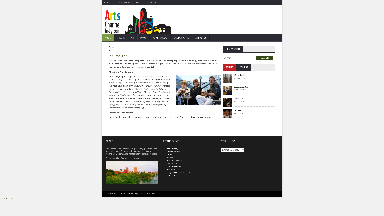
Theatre (121, 37)
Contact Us (151, 2)
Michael (238, 110)
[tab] (229, 67)
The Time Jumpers (118, 55)
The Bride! (171, 169)
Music (108, 37)
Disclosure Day (241, 87)
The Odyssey (240, 75)
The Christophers (174, 160)
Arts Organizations (122, 2)
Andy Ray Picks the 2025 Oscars (180, 172)
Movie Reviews (160, 37)
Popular (244, 67)
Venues (138, 2)
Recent (229, 67)
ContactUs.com (7, 198)
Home (106, 2)
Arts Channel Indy (138, 19)
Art (132, 37)
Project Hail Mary (174, 166)
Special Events (181, 37)
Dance (143, 37)
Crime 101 (171, 175)
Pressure (238, 98)
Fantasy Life (172, 163)
